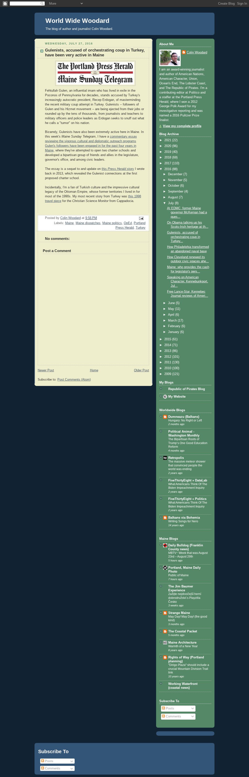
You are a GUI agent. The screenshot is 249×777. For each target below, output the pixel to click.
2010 (168, 368)
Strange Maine (179, 613)
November (175, 180)
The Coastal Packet (182, 631)
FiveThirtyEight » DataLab (187, 480)
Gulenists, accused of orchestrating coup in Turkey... (183, 237)
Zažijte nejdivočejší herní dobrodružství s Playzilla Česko (184, 597)
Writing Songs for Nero (183, 521)
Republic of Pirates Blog (186, 389)
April (171, 314)
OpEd (128, 223)
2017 (168, 163)
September (176, 191)
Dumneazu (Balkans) (183, 417)
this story (118, 169)
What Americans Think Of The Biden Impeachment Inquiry (187, 486)
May (171, 309)
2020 (168, 146)
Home (94, 370)
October (174, 185)
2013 (168, 351)
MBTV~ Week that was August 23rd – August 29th (188, 555)
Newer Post (46, 370)
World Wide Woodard (77, 20)
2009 (168, 374)
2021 (168, 140)
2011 (168, 362)
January (174, 332)
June (172, 303)
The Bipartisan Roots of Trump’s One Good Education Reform (187, 442)
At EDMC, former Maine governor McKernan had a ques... (187, 212)
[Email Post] (141, 218)
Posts (169, 708)
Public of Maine (178, 575)
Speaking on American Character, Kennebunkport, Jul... (187, 282)
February (174, 326)
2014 (168, 345)
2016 (168, 169)
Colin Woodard (197, 52)
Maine (69, 223)
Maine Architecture (182, 642)
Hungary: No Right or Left (185, 420)
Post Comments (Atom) (74, 379)
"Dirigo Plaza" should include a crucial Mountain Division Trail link (188, 668)
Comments (173, 716)
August (173, 197)
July (171, 203)
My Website (177, 396)
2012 (168, 356)
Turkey (140, 227)
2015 (168, 339)
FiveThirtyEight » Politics (187, 499)
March (173, 320)
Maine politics (112, 223)
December (175, 174)
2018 (168, 157)
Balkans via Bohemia (184, 517)
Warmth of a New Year (183, 646)
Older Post (141, 370)
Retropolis (176, 458)
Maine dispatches (88, 223)
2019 (168, 152)
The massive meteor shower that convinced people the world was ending (186, 465)
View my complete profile (182, 126)
